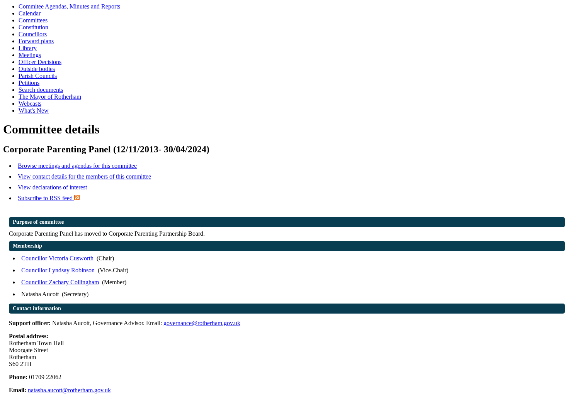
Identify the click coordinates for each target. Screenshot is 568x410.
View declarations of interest (52, 187)
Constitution (33, 27)
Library (28, 48)
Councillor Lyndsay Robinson (58, 270)
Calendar (30, 13)
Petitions (29, 82)
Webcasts (30, 103)
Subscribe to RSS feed (46, 198)
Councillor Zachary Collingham (60, 282)
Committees (33, 20)
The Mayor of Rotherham (50, 96)
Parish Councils (38, 76)
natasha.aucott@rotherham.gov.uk (69, 390)
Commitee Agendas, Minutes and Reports (69, 6)
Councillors (33, 34)
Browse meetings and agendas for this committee (77, 165)
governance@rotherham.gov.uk (201, 323)
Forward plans (36, 41)
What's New (34, 110)
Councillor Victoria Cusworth (57, 258)
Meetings (30, 55)
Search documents (41, 89)
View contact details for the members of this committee (84, 176)
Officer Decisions (40, 62)
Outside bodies (37, 69)
